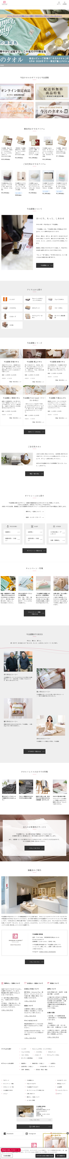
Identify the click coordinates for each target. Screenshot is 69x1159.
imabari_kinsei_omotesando (47, 951)
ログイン (59, 4)
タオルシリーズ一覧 (8, 1087)
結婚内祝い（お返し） (10, 539)
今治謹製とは (45, 265)
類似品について (61, 1083)
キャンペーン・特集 (8, 1083)
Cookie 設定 (7, 1156)
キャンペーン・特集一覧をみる (34, 613)
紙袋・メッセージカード (33, 517)
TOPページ (6, 1080)
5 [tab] (37, 62)
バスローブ (38, 1055)
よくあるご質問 (31, 1100)
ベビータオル (25, 1055)
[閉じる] (66, 1151)
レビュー (5, 1093)
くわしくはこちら (34, 848)
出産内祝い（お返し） (33, 539)
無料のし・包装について (33, 511)
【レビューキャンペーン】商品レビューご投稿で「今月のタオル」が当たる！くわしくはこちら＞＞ (34, 16)
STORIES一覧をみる (34, 751)
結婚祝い (8, 532)
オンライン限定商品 (27, 1058)
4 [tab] (35, 62)
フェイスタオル (25, 1052)
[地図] (38, 1112)
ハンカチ (23, 1049)
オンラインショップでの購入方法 (35, 1090)
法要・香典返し (55, 540)
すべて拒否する (61, 1156)
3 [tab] (34, 62)
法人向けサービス (61, 1080)
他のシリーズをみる (34, 432)
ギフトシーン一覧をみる (34, 551)
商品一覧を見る (34, 474)
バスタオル (39, 1052)
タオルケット (52, 1052)
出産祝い (30, 532)
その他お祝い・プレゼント (55, 533)
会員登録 (65, 4)
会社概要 (59, 1087)
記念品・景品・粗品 (41, 1069)
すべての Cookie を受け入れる (44, 1156)
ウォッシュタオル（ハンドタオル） (42, 1049)
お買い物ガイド (31, 1093)
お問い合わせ (36, 1126)
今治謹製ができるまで (32, 1087)
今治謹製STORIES (8, 1090)
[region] (34, 1153)
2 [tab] (33, 62)
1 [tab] (32, 62)
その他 (40, 1058)
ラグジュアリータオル (53, 1055)
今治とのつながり (31, 1083)
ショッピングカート (62, 1090)
